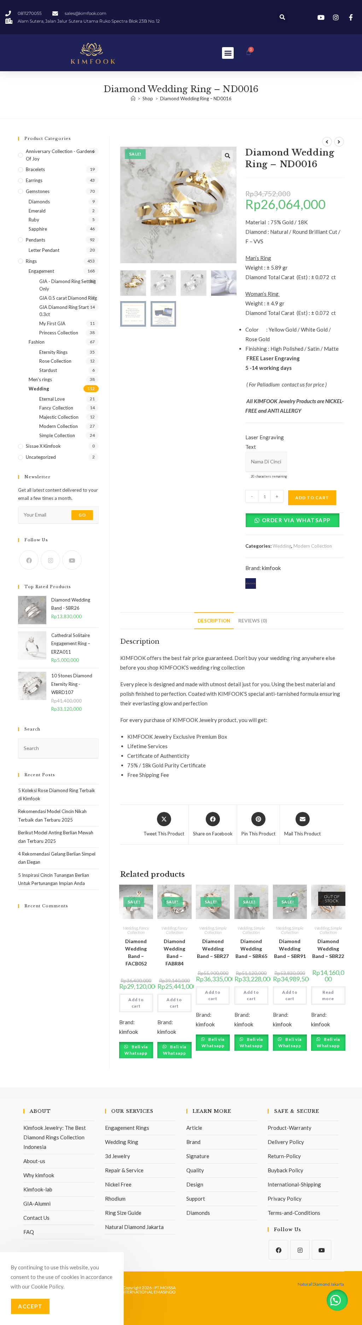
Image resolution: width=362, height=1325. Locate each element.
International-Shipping (294, 1184)
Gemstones (37, 191)
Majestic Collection (58, 417)
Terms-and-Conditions (294, 1213)
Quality (195, 1170)
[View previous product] (327, 142)
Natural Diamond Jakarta (134, 1227)
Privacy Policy (285, 1198)
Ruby (34, 219)
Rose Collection (55, 361)
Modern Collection (312, 546)
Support (195, 1198)
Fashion (37, 342)
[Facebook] (29, 560)
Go (82, 515)
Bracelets (35, 169)
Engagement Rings (127, 1127)
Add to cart (312, 497)
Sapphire (38, 229)
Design (194, 1184)
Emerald (37, 211)
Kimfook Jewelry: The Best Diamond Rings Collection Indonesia (54, 1137)
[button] (282, 17)
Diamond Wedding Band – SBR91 (290, 948)
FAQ (28, 1232)
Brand (193, 1142)
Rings (31, 261)
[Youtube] (72, 560)
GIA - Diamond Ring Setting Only (67, 285)
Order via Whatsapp (296, 520)
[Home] (133, 98)
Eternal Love (52, 399)
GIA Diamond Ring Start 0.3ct (64, 310)
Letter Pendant (44, 250)
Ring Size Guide (123, 1213)
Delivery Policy (286, 1142)
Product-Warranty (289, 1127)
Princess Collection (58, 333)
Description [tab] (214, 621)
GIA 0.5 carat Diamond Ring (68, 298)
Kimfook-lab (37, 1189)
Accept (30, 1306)
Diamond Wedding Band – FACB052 (136, 952)
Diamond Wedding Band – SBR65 (251, 948)
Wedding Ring (121, 1142)
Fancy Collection (138, 930)
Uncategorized (41, 457)
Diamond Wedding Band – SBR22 (328, 948)
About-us (34, 1161)
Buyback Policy (285, 1170)
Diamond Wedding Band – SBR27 (213, 948)
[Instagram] (50, 560)
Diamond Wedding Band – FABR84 (174, 952)
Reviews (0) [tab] (252, 621)
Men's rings (40, 379)
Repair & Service (124, 1170)
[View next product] (339, 142)
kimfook (271, 568)
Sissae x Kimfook (43, 446)
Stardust (48, 370)
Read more (328, 995)
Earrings (34, 180)
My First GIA (52, 323)
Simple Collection (215, 930)
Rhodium (115, 1198)
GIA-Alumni (37, 1203)
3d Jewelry (117, 1156)
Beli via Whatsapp (136, 1050)
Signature (197, 1156)
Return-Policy (284, 1156)
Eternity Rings (53, 352)
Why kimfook (38, 1175)
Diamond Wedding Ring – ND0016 (196, 98)
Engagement (41, 271)
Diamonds (39, 201)
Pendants (35, 240)
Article (194, 1127)
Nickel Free (118, 1184)
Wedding (282, 546)
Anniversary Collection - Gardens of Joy (60, 155)
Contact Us (36, 1217)
